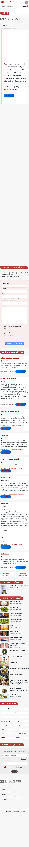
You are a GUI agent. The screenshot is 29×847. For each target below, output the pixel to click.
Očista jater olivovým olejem (10, 358)
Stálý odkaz (11, 371)
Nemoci (3, 713)
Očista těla (13, 662)
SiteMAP (4, 799)
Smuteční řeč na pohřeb (18, 650)
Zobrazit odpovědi (13, 425)
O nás (3, 789)
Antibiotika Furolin (16, 638)
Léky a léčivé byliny (6, 725)
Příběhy (17, 729)
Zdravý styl (18, 709)
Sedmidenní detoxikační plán (19, 668)
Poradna (17, 725)
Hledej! (25, 6)
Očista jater (4, 435)
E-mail (3, 293)
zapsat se (9, 767)
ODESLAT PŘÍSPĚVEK (14, 343)
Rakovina (3, 717)
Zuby (2, 729)
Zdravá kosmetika (20, 713)
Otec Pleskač (14, 607)
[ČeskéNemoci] (9, 4)
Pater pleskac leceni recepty (10, 411)
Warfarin (12, 625)
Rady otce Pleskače (16, 613)
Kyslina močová (24, 573)
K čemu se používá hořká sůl (10, 459)
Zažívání (3, 737)
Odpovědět (9, 95)
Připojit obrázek (7, 333)
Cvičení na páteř (6, 478)
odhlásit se (21, 767)
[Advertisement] (14, 44)
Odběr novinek (6, 792)
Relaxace (17, 717)
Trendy (17, 721)
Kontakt (17, 737)
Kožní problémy (5, 721)
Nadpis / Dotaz (6, 283)
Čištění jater (5, 554)
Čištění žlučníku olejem (8, 378)
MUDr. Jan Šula (14, 631)
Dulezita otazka (5, 573)
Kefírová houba (15, 601)
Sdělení (4, 306)
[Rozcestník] (26, 2)
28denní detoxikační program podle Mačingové (18, 689)
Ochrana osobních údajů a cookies (12, 797)
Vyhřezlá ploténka (16, 656)
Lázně (2, 733)
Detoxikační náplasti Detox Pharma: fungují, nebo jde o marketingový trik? (19, 682)
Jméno (4, 288)
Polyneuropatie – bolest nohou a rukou (17, 644)
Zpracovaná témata (20, 733)
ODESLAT (14, 771)
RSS (3, 802)
